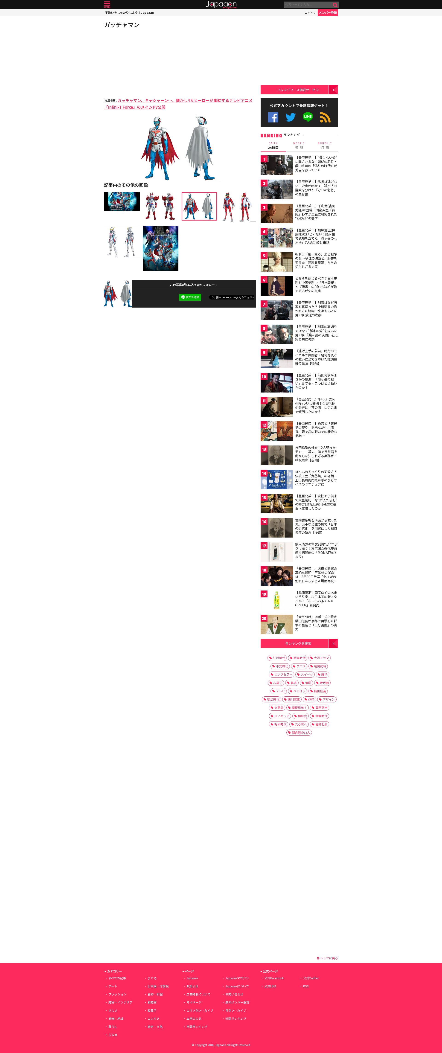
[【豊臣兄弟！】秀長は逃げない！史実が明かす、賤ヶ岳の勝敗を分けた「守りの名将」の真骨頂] (277, 190)
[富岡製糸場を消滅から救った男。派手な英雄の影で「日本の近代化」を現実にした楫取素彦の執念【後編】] (277, 528)
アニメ (301, 666)
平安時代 (282, 666)
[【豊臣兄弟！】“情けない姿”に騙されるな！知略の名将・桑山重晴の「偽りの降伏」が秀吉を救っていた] (277, 165)
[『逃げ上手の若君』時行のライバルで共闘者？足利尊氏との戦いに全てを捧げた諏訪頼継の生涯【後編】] (277, 359)
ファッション (117, 994)
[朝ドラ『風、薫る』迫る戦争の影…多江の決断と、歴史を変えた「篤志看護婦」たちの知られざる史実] (277, 262)
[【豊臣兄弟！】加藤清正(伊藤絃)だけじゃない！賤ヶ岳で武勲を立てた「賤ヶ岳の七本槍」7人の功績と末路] (277, 238)
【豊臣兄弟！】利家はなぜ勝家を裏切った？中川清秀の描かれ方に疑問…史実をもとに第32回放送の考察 (316, 308)
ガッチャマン (122, 24)
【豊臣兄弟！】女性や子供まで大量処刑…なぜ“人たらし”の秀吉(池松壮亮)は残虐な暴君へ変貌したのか (316, 502)
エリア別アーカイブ (199, 1010)
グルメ (112, 1010)
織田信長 (320, 691)
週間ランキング (235, 1018)
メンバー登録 (328, 12)
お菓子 (277, 683)
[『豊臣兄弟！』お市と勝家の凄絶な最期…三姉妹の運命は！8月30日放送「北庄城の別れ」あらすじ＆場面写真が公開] (277, 576)
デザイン (329, 699)
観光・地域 (115, 1018)
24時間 (273, 146)
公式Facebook (273, 117)
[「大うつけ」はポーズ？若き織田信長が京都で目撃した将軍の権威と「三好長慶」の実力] (277, 625)
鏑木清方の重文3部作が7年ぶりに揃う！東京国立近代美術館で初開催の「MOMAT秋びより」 (316, 550)
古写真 (112, 1035)
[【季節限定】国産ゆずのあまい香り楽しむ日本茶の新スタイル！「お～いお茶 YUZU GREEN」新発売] (277, 600)
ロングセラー (283, 674)
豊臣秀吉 (321, 707)
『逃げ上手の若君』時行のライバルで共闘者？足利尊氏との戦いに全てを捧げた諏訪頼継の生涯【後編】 (316, 357)
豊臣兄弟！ (299, 707)
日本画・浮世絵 (158, 986)
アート (112, 986)
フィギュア (281, 716)
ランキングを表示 (298, 643)
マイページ (193, 1002)
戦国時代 (299, 658)
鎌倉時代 (321, 716)
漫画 (308, 683)
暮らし (112, 1026)
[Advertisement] (142, 62)
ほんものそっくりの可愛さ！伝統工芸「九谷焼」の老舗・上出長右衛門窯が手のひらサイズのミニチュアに (316, 477)
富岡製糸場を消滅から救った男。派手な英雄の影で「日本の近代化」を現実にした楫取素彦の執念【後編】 (316, 526)
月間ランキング (196, 1026)
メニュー (107, 4)
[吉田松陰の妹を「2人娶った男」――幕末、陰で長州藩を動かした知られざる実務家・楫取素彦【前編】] (277, 455)
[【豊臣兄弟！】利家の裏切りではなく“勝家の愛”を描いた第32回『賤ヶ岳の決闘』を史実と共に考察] (277, 335)
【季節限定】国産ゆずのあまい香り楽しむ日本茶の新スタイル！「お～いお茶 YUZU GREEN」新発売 (316, 598)
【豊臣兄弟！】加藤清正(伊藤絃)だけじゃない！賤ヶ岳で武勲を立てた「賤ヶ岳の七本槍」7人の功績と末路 (316, 236)
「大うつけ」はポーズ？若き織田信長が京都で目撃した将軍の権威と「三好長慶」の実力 (316, 622)
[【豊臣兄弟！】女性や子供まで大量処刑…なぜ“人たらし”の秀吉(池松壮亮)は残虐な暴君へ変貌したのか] (277, 504)
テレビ (280, 691)
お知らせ (192, 986)
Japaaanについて (237, 986)
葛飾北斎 (321, 724)
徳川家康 (294, 699)
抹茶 (311, 699)
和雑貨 (152, 1002)
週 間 (299, 146)
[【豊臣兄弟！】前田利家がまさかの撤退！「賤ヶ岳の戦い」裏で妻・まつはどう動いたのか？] (277, 383)
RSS (325, 117)
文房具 (278, 707)
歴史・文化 (155, 1026)
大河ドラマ (321, 658)
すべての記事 (117, 978)
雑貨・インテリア (120, 1002)
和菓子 (152, 1010)
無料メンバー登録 (237, 1002)
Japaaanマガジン (237, 978)
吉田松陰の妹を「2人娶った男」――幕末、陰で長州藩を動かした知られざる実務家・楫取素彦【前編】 (316, 453)
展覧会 (302, 716)
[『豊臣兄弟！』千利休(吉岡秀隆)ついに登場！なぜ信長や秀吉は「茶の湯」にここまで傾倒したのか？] (277, 407)
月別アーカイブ (235, 1010)
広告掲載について (198, 994)
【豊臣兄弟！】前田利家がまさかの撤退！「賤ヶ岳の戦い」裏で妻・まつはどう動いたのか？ (316, 381)
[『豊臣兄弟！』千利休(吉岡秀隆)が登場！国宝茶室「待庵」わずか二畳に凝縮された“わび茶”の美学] (277, 214)
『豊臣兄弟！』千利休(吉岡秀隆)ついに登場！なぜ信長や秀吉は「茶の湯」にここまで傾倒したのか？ (316, 405)
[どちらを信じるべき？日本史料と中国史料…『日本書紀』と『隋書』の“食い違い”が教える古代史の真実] (277, 286)
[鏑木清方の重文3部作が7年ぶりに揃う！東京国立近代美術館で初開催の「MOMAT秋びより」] (277, 552)
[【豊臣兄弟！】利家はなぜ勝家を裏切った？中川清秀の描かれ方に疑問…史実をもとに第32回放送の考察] (277, 310)
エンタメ (154, 1018)
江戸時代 (279, 658)
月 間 (325, 146)
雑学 (324, 674)
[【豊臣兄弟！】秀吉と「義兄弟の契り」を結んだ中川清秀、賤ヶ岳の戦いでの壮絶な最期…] (277, 431)
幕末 (294, 683)
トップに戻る (328, 958)
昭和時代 (280, 724)
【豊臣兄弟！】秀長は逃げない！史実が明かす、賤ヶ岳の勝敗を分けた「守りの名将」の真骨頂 (316, 187)
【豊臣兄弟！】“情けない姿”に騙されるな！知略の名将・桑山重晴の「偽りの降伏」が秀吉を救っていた (316, 163)
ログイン (311, 12)
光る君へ (301, 724)
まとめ (152, 978)
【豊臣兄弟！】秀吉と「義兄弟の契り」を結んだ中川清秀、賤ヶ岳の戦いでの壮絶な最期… (316, 429)
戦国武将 (320, 666)
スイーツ (307, 674)
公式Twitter (290, 117)
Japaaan (221, 5)
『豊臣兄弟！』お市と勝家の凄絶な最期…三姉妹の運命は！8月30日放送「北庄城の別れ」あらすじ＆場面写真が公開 (316, 576)
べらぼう (299, 691)
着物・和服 (155, 994)
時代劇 (324, 683)
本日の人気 (193, 1018)
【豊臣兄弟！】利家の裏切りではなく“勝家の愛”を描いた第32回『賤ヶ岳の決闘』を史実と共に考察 (316, 332)
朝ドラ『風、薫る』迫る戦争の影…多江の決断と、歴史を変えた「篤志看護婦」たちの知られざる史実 (316, 260)
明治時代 (273, 699)
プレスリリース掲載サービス (298, 89)
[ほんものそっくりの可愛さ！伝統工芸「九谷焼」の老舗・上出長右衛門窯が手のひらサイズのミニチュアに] (277, 480)
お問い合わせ (234, 994)
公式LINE (308, 117)
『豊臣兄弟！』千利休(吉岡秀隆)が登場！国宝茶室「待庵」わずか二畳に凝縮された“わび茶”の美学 (316, 212)
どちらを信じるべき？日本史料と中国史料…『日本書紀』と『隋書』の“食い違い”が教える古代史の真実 (316, 284)
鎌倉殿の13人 (301, 732)
